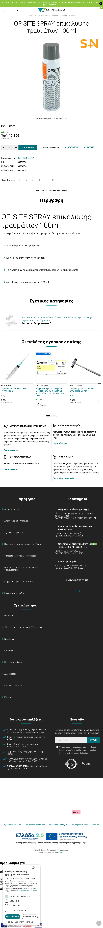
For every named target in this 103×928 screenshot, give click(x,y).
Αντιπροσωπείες (12, 509)
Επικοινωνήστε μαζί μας (15, 593)
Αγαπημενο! (73, 147)
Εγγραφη (93, 740)
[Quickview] (29, 368)
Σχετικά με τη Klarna (13, 532)
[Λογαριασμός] (85, 10)
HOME (30, 15)
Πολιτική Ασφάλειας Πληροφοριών (85, 825)
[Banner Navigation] (99, 383)
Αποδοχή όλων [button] (12, 917)
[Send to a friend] (53, 180)
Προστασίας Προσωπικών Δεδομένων (74, 753)
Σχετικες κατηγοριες (58, 190)
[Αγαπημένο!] (29, 374)
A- (2, 880)
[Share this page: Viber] (46, 180)
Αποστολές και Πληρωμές (16, 521)
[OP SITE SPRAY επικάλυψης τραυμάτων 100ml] (51, 77)
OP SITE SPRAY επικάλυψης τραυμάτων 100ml (57, 15)
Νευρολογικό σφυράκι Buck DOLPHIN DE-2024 (82, 389)
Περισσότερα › (11, 450)
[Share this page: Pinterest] (33, 180)
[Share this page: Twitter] (26, 180)
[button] (48, 415)
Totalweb (60, 852)
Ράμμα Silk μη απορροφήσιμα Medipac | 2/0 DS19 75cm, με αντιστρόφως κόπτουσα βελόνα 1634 (50, 392)
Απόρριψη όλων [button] (29, 917)
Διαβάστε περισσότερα (28, 891)
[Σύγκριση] (29, 380)
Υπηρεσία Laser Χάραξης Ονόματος (20, 556)
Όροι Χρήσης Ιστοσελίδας (35, 825)
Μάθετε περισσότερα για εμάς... (31, 732)
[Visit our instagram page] (77, 591)
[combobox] (33, 867)
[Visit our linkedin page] (81, 591)
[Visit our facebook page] (73, 591)
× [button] (37, 868)
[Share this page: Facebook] (19, 180)
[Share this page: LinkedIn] (39, 180)
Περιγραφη (39, 190)
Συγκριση (90, 147)
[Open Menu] (4, 10)
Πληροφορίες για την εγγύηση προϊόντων (23, 544)
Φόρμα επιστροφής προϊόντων (18, 581)
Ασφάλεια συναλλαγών (58, 825)
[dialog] (21, 895)
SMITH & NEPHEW (25, 158)
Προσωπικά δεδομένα (12, 825)
